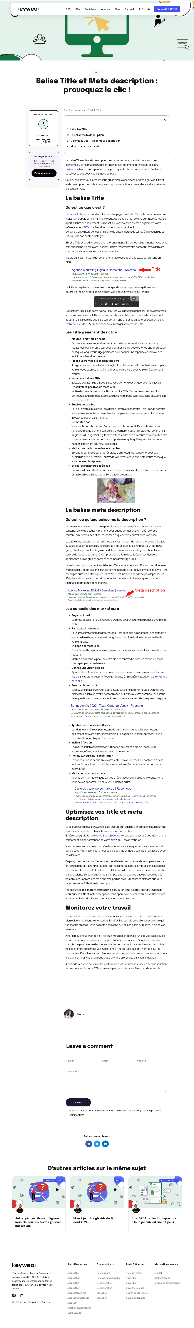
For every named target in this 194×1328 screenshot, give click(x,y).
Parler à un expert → (44, 173)
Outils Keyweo (74, 1312)
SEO (68, 9)
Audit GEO (131, 1277)
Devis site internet (135, 1287)
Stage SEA (102, 1297)
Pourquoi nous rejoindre (108, 1277)
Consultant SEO (104, 1282)
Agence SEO (73, 1272)
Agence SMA (73, 1287)
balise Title (76, 214)
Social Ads (90, 9)
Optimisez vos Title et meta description (95, 140)
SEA (77, 9)
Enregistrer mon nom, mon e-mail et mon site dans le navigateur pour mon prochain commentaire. (115, 1113)
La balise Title (78, 129)
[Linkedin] (21, 1295)
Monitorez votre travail (85, 146)
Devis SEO (131, 1282)
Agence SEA (73, 1282)
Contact (129, 9)
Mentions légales (162, 1277)
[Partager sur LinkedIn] (49, 141)
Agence (105, 9)
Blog (117, 9)
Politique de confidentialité (167, 1282)
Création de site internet (79, 1307)
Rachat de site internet (137, 1292)
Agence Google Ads (76, 1292)
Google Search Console (108, 835)
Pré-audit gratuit (134, 1272)
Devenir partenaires (135, 1297)
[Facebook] (14, 1295)
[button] (165, 120)
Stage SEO (102, 1292)
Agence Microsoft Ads (78, 1297)
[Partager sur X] (43, 141)
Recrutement (103, 1272)
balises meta (73, 169)
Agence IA (72, 1302)
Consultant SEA (104, 1287)
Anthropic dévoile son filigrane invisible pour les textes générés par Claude (38, 1222)
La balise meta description (87, 135)
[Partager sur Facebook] (38, 141)
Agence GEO (73, 1277)
